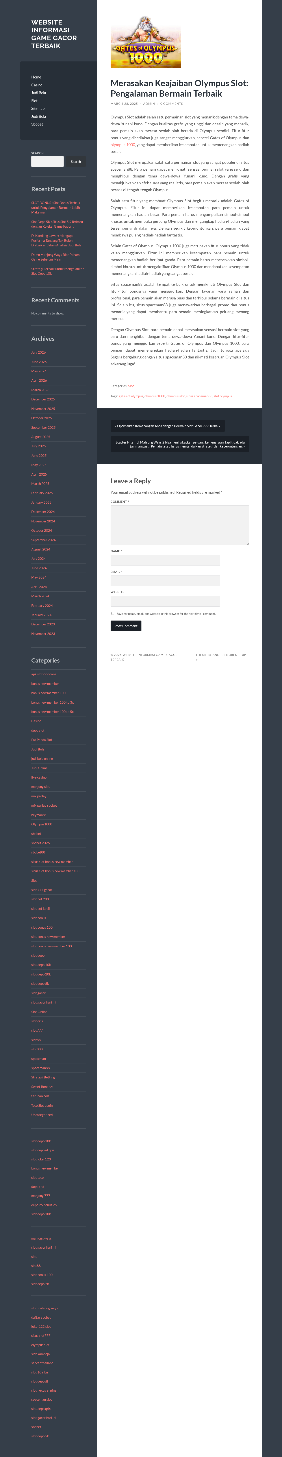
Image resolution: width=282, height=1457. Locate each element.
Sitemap (38, 108)
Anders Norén (225, 655)
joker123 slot (41, 1326)
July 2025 (38, 446)
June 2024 (39, 568)
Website (117, 592)
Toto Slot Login (42, 1105)
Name (116, 551)
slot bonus (38, 918)
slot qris (37, 1021)
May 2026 (38, 371)
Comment (120, 501)
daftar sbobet (41, 1317)
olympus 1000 (123, 144)
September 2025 (43, 427)
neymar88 (38, 815)
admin (149, 103)
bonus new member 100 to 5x (52, 712)
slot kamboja (40, 1354)
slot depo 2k (40, 1284)
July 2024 (38, 558)
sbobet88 (38, 852)
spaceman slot (41, 1399)
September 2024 (43, 540)
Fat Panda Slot (41, 740)
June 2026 (39, 362)
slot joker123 (41, 1159)
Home (36, 77)
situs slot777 (40, 1335)
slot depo (38, 955)
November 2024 (43, 521)
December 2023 (43, 624)
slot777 (37, 1030)
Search (37, 153)
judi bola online (42, 758)
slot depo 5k (40, 983)
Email (116, 571)
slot (34, 1257)
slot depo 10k (41, 965)
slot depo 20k (41, 974)
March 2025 (40, 484)
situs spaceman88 (199, 396)
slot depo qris (41, 1409)
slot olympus (223, 396)
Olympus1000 (41, 824)
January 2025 (41, 502)
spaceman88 (40, 1068)
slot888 (37, 1049)
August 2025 (40, 437)
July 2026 (38, 352)
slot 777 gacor (41, 890)
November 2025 (43, 409)
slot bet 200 (40, 899)
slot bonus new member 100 (51, 946)
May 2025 (38, 465)
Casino (36, 85)
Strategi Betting (43, 1077)
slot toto (37, 1177)
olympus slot (40, 1345)
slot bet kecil (40, 908)
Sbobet (37, 124)
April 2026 (39, 380)
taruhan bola (40, 1096)
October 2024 (41, 530)
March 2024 (40, 596)
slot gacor (38, 993)
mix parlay (38, 796)
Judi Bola (38, 92)
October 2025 (41, 418)
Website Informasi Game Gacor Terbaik (54, 34)
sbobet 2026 (40, 843)
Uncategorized (42, 1115)
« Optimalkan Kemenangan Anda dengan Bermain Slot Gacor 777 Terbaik (167, 426)
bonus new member (45, 684)
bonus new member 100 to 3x (52, 702)
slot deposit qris (42, 1150)
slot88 (36, 1040)
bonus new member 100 (48, 693)
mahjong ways (41, 1238)
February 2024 (42, 606)
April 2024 (39, 587)
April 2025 (39, 474)
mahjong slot (40, 786)
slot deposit (39, 1381)
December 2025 (43, 399)
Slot (34, 100)
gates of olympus (131, 396)
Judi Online (39, 768)
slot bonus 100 (42, 927)
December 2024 (43, 512)
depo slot (38, 730)
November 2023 (43, 634)
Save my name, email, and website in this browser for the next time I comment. (166, 613)
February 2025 (42, 493)
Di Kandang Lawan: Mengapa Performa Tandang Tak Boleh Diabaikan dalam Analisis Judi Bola (56, 240)
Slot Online (39, 1012)
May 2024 (38, 577)
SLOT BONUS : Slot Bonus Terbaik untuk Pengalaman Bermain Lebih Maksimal (55, 207)
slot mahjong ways (44, 1308)
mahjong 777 (40, 1196)
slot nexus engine (43, 1390)
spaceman (38, 1059)
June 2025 (39, 455)
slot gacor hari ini (43, 1002)
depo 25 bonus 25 (44, 1205)
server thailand (42, 1363)
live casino (38, 777)
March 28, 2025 (124, 103)
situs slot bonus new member (52, 862)
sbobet (36, 834)
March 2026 (40, 390)
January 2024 (41, 615)
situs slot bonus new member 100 (55, 871)
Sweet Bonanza (42, 1087)
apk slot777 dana (43, 674)
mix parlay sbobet (44, 805)
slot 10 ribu (39, 1372)
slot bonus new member (48, 937)
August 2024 (40, 549)
